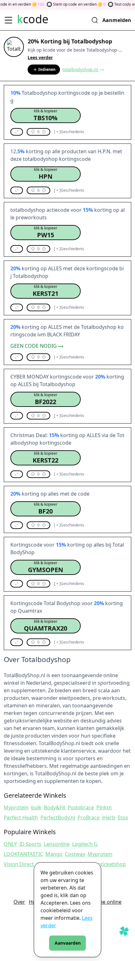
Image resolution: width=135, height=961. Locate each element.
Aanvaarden (68, 943)
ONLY (10, 843)
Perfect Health (21, 817)
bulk (36, 807)
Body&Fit (54, 807)
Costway (75, 854)
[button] (45, 115)
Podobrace (81, 807)
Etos (123, 817)
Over (19, 901)
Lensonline (57, 843)
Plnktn (104, 807)
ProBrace (89, 817)
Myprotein (16, 807)
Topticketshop (109, 864)
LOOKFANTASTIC (23, 854)
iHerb (108, 817)
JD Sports (30, 843)
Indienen (47, 69)
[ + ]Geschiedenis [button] (69, 131)
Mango (54, 854)
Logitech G (85, 843)
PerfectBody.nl (57, 817)
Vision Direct (19, 864)
